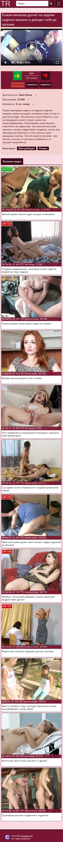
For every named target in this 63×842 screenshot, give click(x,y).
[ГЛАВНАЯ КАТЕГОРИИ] (58, 3)
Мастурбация (27, 148)
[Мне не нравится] (45, 75)
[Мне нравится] (17, 75)
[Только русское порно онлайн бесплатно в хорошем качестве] (5, 3)
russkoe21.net (27, 836)
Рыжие (43, 148)
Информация (18, 85)
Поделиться (45, 85)
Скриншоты (32, 85)
